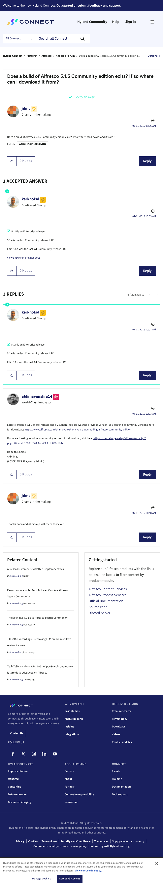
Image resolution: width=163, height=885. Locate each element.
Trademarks (101, 841)
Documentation (121, 787)
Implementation (18, 771)
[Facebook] (12, 754)
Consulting (14, 787)
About (68, 779)
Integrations (72, 734)
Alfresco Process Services (107, 595)
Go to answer (84, 97)
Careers (69, 771)
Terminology (119, 719)
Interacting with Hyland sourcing (110, 846)
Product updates (122, 742)
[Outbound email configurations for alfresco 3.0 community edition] (149, 295)
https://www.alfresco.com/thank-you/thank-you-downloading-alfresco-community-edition (77, 430)
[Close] (156, 863)
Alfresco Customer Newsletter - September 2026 (35, 569)
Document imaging (19, 802)
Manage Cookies (41, 878)
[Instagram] (34, 754)
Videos (116, 734)
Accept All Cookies (69, 878)
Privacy (20, 841)
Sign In (130, 21)
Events (116, 771)
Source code (98, 607)
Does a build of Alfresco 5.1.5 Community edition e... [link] (109, 56)
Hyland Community (92, 21)
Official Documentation (106, 601)
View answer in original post (23, 258)
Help (115, 21)
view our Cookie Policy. (88, 870)
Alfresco (47, 56)
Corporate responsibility (79, 794)
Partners (70, 787)
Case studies (72, 711)
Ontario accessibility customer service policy (60, 846)
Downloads (118, 727)
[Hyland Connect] (30, 22)
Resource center (121, 711)
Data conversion (17, 794)
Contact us (16, 733)
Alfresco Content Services (32, 144)
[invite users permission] (156, 295)
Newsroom (71, 802)
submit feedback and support (99, 5)
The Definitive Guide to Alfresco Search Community (37, 618)
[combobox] (62, 38)
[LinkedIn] (44, 754)
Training (117, 779)
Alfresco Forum (65, 56)
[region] (81, 871)
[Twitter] (23, 754)
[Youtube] (55, 754)
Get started (64, 5)
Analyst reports (74, 719)
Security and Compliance (75, 841)
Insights (69, 727)
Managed (13, 779)
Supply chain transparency (128, 841)
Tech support (120, 794)
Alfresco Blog (16, 576)
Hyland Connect (12, 56)
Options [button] (152, 56)
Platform (31, 56)
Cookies (33, 841)
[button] (12, 161)
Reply (147, 161)
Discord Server (99, 612)
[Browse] (152, 22)
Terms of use (49, 841)
